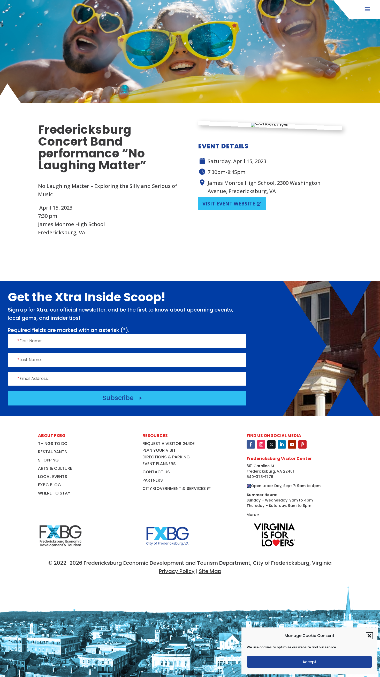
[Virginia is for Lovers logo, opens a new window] (274, 546)
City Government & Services (174, 488)
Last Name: (29, 360)
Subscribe (123, 398)
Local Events (52, 477)
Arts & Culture (55, 468)
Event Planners (159, 464)
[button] (369, 635)
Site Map (210, 571)
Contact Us (156, 472)
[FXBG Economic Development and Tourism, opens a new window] (60, 549)
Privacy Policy (177, 571)
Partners (152, 480)
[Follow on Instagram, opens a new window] (261, 444)
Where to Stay (54, 493)
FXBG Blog (49, 485)
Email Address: (33, 378)
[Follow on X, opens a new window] (271, 444)
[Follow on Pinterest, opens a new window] (302, 444)
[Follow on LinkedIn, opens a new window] (282, 444)
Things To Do (52, 444)
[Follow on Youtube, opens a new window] (292, 444)
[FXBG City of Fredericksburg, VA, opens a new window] (167, 549)
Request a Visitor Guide (168, 444)
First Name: (29, 341)
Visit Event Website (228, 203)
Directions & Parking (166, 457)
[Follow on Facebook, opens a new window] (251, 444)
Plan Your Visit (159, 450)
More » (253, 514)
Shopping (48, 460)
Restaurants (52, 452)
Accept (309, 662)
